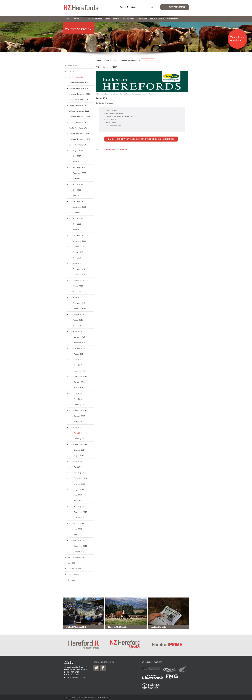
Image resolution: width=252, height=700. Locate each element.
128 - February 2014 (77, 472)
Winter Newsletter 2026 (78, 82)
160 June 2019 (75, 292)
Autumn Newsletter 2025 (79, 111)
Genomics (142, 19)
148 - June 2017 (75, 359)
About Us (78, 19)
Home (67, 19)
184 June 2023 (75, 156)
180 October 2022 (76, 179)
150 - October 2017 (77, 348)
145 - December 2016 (78, 376)
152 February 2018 (77, 337)
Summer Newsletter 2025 (79, 116)
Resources (72, 580)
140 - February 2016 (77, 405)
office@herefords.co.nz (75, 677)
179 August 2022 (76, 184)
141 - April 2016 (75, 399)
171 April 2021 (75, 229)
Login (106, 697)
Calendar (71, 71)
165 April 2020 (75, 263)
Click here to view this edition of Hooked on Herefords (141, 139)
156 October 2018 (76, 314)
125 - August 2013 (76, 489)
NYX (101, 697)
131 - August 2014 (76, 455)
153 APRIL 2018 (75, 331)
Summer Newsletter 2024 (79, 139)
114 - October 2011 (77, 551)
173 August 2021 (76, 218)
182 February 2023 (77, 167)
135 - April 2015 (75, 433)
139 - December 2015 (78, 410)
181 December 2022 (77, 173)
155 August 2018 (76, 320)
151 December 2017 (77, 342)
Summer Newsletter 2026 (79, 94)
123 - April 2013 (75, 501)
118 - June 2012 (75, 529)
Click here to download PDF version (113, 149)
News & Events (157, 19)
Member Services (94, 19)
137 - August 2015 (76, 421)
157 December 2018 (77, 308)
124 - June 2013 (75, 495)
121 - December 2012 (78, 512)
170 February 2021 (77, 235)
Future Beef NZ (74, 574)
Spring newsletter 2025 (78, 99)
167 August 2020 (76, 252)
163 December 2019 (77, 275)
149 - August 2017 (76, 354)
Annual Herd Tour (74, 568)
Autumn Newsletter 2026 (79, 88)
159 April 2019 (75, 297)
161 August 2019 (76, 286)
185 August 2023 (76, 150)
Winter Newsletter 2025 (78, 105)
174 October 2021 (76, 212)
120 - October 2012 (77, 518)
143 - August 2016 (76, 388)
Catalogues (158, 627)
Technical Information (123, 19)
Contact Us (172, 19)
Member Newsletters (76, 77)
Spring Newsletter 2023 (78, 145)
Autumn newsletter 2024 (79, 133)
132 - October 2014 (77, 450)
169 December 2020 (77, 241)
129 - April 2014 (75, 467)
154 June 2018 (75, 325)
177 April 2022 (75, 195)
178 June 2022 (75, 190)
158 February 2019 (77, 303)
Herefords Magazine (76, 557)
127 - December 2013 (78, 478)
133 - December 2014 (78, 444)
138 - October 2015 (77, 416)
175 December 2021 (77, 207)
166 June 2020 (75, 258)
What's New (72, 66)
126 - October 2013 (77, 484)
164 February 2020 (77, 269)
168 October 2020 (76, 246)
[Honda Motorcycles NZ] (183, 671)
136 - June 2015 (75, 427)
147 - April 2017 (75, 365)
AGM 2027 (72, 563)
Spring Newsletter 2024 (78, 122)
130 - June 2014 (75, 461)
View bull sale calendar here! (237, 38)
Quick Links (177, 7)
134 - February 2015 (77, 438)
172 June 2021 (75, 224)
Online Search (77, 29)
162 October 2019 (76, 280)
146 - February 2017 (77, 371)
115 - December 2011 (78, 546)
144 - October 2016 (77, 382)
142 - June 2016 (75, 393)
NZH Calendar (117, 627)
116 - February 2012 (77, 540)
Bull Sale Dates (76, 627)
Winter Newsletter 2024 (78, 128)
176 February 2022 (77, 201)
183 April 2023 (75, 162)
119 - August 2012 (76, 523)
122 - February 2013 (77, 506)
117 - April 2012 (75, 535)
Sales (107, 19)
